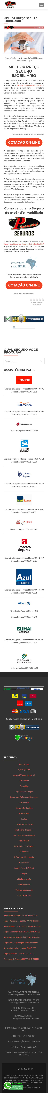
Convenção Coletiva (24, 808)
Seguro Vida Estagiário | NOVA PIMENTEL (22, 937)
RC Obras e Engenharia (24, 857)
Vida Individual (24, 884)
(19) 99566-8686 (30, 1047)
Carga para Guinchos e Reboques (24, 797)
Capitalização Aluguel (24, 791)
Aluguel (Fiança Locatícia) (24, 775)
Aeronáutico (24, 764)
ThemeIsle (35, 1087)
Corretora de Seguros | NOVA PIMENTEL (21, 959)
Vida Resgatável (24, 895)
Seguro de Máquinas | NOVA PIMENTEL (21, 942)
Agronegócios (24, 769)
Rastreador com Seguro (24, 846)
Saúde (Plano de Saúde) (24, 868)
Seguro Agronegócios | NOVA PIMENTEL (21, 921)
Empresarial (24, 813)
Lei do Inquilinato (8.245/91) (29, 85)
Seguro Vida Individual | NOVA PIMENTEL (22, 931)
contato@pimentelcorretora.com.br (24, 1018)
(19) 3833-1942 (31, 1052)
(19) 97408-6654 (24, 1028)
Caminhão (24, 786)
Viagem (24, 873)
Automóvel (24, 780)
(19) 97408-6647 (29, 1036)
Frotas (24, 819)
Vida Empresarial (24, 879)
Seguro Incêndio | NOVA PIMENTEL (19, 953)
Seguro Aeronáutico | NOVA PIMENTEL (21, 915)
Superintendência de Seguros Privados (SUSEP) (24, 244)
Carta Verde (24, 802)
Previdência (24, 840)
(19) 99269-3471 (32, 1041)
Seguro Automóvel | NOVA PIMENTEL (20, 948)
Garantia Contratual (24, 824)
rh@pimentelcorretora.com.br (24, 1010)
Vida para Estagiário (24, 890)
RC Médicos (24, 851)
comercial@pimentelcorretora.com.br (24, 994)
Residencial (24, 862)
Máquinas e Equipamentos (24, 835)
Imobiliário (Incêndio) (24, 830)
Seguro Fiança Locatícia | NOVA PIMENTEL (22, 926)
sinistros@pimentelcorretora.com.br (24, 1002)
